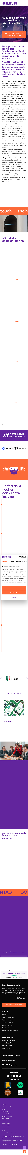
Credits (3, 1102)
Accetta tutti (14, 588)
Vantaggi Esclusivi (6, 1125)
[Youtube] (17, 1076)
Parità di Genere (6, 1123)
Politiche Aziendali (6, 1106)
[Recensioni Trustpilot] (20, 1085)
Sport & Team (6, 1028)
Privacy (3, 1109)
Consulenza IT (6, 1043)
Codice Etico (5, 1121)
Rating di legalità (8, 1060)
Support (4, 1104)
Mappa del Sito (5, 1118)
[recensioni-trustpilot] (14, 975)
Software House (7, 1045)
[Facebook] (14, 1076)
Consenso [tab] (4, 561)
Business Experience (8, 1040)
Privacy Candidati (6, 1114)
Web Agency (6, 1048)
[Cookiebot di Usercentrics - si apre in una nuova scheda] (19, 557)
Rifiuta (14, 597)
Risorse (3, 1130)
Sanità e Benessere (8, 1017)
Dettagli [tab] (12, 561)
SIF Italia (8, 721)
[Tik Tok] (20, 1076)
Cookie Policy (5, 1111)
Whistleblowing (5, 1128)
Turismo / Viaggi (7, 1022)
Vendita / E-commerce (9, 1020)
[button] (1, 448)
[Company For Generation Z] (8, 1092)
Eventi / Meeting (7, 1025)
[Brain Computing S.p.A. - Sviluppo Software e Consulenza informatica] (9, 3)
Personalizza (13, 592)
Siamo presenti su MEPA (11, 1055)
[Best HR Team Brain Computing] (8, 1085)
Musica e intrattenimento (10, 1030)
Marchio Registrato (9, 1065)
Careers (4, 1051)
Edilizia (4, 1015)
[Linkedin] (7, 1076)
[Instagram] (11, 1076)
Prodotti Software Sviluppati (9, 1132)
